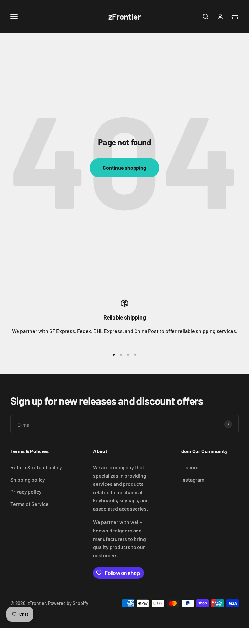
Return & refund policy (36, 467)
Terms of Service (29, 504)
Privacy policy (26, 491)
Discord (190, 467)
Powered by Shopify (68, 603)
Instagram (192, 479)
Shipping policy (27, 479)
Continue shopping (124, 168)
